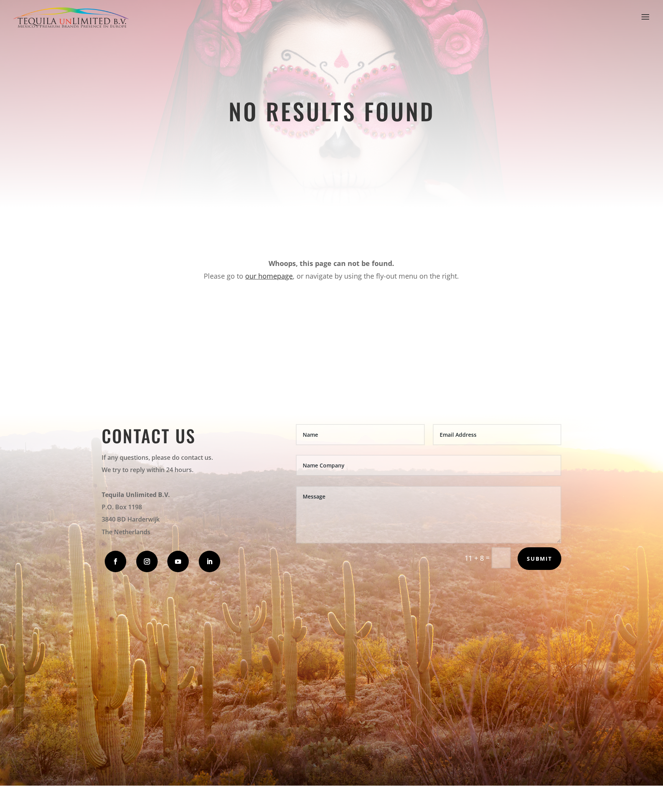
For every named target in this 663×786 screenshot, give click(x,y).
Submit (539, 558)
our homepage (269, 276)
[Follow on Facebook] (115, 561)
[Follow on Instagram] (147, 561)
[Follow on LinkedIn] (209, 561)
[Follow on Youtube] (178, 561)
